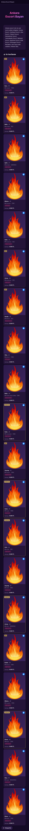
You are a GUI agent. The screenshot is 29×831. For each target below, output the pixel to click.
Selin (7, 239)
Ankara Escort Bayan (7, 2)
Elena (7, 816)
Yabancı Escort (8, 243)
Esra (7, 86)
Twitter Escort (8, 90)
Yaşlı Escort (7, 666)
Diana (7, 739)
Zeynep (8, 470)
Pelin (7, 432)
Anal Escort (7, 282)
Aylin (7, 163)
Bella (7, 124)
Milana (8, 201)
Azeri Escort (7, 436)
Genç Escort (7, 128)
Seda (7, 509)
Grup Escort (7, 551)
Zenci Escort (8, 167)
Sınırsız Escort (8, 397)
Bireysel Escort (8, 320)
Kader (8, 662)
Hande (8, 316)
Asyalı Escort (8, 474)
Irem (7, 547)
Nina (7, 778)
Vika (7, 355)
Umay (8, 278)
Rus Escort (7, 513)
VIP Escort (7, 205)
